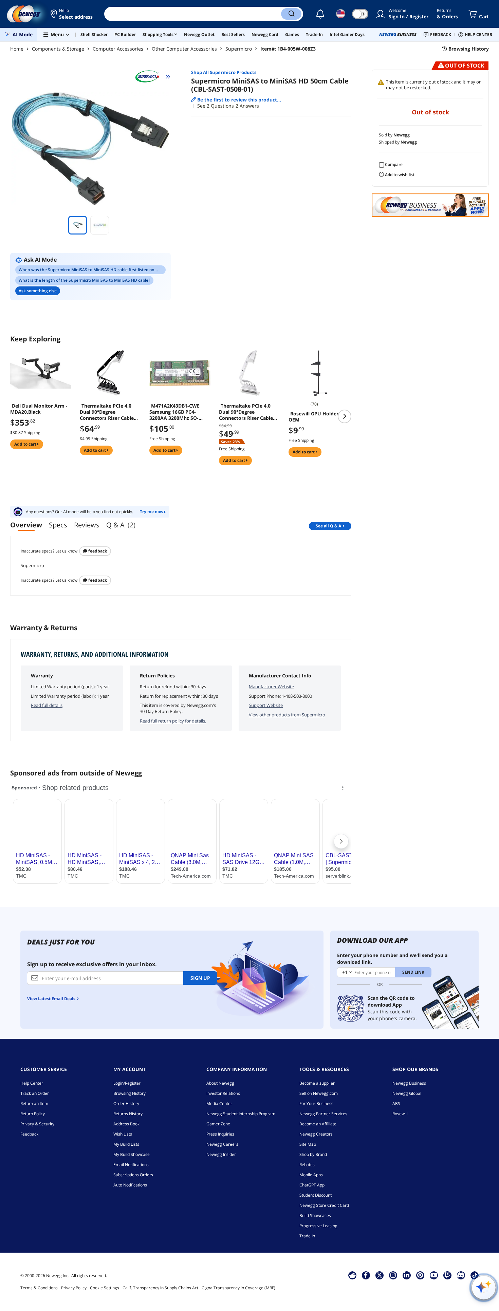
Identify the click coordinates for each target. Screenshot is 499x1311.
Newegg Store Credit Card (324, 1205)
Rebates (307, 1164)
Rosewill (400, 1114)
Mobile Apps (311, 1175)
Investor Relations (223, 1093)
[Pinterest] (420, 1275)
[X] (379, 1275)
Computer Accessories (118, 48)
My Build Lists (126, 1144)
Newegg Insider (221, 1154)
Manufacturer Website (271, 686)
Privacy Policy (74, 1288)
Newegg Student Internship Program (240, 1114)
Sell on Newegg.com (318, 1093)
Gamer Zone (218, 1124)
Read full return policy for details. (173, 721)
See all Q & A (328, 526)
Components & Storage (58, 48)
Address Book (126, 1124)
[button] (72, 14)
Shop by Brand (313, 1154)
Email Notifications (131, 1164)
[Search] (291, 14)
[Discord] (461, 1275)
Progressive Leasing (318, 1226)
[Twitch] (447, 1275)
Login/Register (127, 1083)
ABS (396, 1103)
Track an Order (34, 1093)
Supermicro (238, 48)
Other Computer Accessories (184, 48)
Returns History (128, 1114)
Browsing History (129, 1093)
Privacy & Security (37, 1124)
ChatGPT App (312, 1185)
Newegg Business (409, 1083)
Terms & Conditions (39, 1288)
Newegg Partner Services (323, 1114)
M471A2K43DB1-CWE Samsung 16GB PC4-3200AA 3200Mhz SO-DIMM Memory (174, 412)
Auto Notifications (130, 1185)
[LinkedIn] (406, 1275)
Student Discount (315, 1195)
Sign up (200, 978)
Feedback (97, 551)
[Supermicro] (150, 77)
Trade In (307, 1236)
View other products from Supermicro (287, 715)
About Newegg (220, 1083)
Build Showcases (315, 1215)
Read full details (46, 705)
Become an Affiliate (317, 1124)
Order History (126, 1103)
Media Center (219, 1103)
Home (16, 48)
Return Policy (32, 1114)
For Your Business (316, 1103)
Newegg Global (406, 1093)
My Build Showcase (131, 1154)
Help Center (31, 1083)
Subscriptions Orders (133, 1175)
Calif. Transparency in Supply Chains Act (160, 1288)
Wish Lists (122, 1134)
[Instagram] (393, 1275)
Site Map (307, 1144)
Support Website (266, 705)
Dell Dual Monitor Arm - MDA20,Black (39, 409)
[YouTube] (433, 1275)
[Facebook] (366, 1275)
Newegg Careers (222, 1144)
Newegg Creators (316, 1134)
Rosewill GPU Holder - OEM (315, 417)
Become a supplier (317, 1083)
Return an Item (34, 1103)
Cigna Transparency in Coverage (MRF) (238, 1288)
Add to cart (25, 444)
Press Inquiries (220, 1134)
